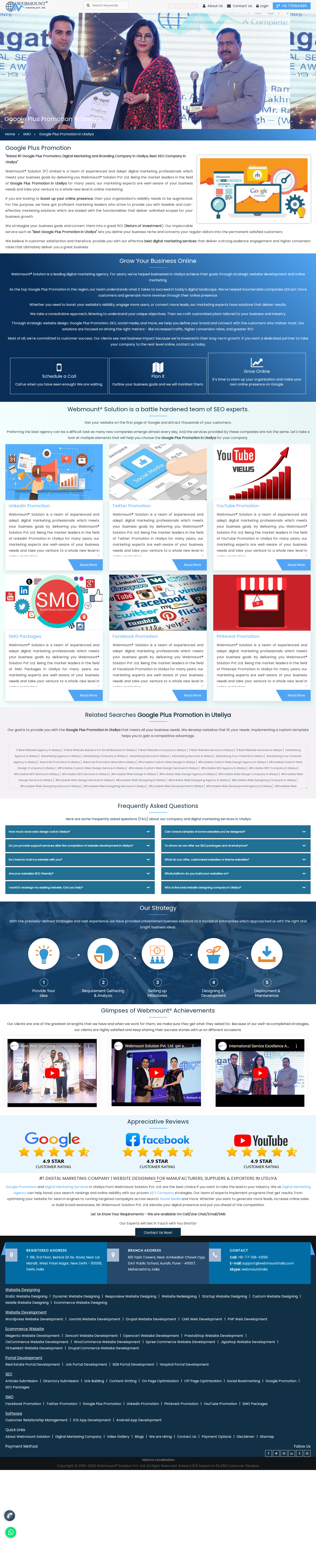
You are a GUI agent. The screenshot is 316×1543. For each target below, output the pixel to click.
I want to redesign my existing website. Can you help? (46, 887)
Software (13, 1413)
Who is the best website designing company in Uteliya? (203, 887)
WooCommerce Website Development (107, 1341)
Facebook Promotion (135, 636)
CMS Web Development (202, 1319)
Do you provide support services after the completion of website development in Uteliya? (71, 846)
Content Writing (123, 1380)
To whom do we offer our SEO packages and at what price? (206, 846)
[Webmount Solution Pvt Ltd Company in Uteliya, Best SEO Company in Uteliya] (26, 6)
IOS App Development (92, 1420)
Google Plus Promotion (102, 1403)
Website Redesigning (179, 1296)
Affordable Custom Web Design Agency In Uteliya (232, 762)
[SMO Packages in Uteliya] (54, 602)
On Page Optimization (160, 1380)
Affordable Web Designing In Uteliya (141, 780)
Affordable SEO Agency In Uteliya (223, 768)
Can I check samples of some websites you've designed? (205, 832)
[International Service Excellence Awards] (260, 1072)
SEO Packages (17, 1387)
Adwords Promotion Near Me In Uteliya (109, 762)
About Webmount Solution (27, 1436)
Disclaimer (246, 1436)
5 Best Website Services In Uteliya (259, 750)
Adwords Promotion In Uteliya (60, 762)
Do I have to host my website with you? (35, 860)
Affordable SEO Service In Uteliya (36, 774)
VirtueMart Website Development (34, 1348)
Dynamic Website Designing (76, 1296)
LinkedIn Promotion (29, 506)
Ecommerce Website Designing (80, 1302)
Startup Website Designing (224, 1296)
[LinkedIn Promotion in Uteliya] (54, 471)
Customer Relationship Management (36, 1420)
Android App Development (139, 1420)
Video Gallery (118, 1436)
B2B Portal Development (133, 1364)
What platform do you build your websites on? (197, 873)
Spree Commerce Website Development (180, 1341)
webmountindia (254, 1269)
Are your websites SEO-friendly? (31, 873)
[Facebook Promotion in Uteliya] (158, 602)
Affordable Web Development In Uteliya (176, 786)
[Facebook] (268, 1453)
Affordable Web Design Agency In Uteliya (187, 774)
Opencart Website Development (151, 1335)
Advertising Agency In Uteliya (61, 756)
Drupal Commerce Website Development (103, 1348)
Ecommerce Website (24, 1328)
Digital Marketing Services (66, 1186)
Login (264, 5)
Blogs (139, 1436)
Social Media (170, 1198)
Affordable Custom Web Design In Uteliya (166, 762)
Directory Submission (61, 1380)
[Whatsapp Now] (9, 1516)
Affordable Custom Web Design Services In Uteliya (163, 768)
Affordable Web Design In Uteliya (133, 774)
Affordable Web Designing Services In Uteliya (115, 786)
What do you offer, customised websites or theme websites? (207, 860)
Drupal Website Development (151, 1319)
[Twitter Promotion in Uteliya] (158, 471)
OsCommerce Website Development (37, 1341)
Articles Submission (21, 1380)
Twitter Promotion (131, 506)
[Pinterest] (284, 1453)
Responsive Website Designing (130, 1296)
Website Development (26, 1312)
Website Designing (22, 1289)
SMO (27, 134)
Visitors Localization (158, 1459)
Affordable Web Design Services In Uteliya (84, 780)
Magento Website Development (32, 1335)
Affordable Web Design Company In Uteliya (248, 774)
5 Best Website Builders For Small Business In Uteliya (99, 750)
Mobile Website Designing (27, 1302)
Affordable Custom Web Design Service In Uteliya (92, 768)
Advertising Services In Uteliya (192, 756)
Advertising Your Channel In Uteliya (240, 756)
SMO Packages (25, 636)
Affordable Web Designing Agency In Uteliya (199, 780)
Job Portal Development (86, 1364)
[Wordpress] (307, 1453)
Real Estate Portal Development (32, 1364)
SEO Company (162, 1192)
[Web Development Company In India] (155, 1072)
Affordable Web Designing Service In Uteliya (50, 786)
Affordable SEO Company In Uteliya (273, 768)
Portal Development (23, 1357)
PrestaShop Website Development (213, 1335)
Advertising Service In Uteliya (149, 756)
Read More (88, 564)
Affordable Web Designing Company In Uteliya (264, 780)
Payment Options (216, 1436)
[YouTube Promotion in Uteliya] (262, 471)
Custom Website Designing (275, 1296)
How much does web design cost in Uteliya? (39, 832)
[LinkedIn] (291, 1453)
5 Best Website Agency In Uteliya (38, 750)
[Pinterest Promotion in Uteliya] (262, 602)
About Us (215, 5)
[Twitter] (276, 1453)
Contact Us (242, 5)
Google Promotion (21, 1186)
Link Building (94, 1380)
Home (10, 134)
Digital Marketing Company (78, 1436)
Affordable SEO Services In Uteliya (85, 774)
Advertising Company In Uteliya (104, 756)
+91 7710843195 (294, 5)
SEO (8, 1374)
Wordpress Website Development (34, 1319)
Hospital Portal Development (184, 1364)
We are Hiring (160, 1436)
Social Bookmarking (243, 1380)
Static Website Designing (26, 1296)
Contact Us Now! (158, 1232)
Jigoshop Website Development (248, 1341)
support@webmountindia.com (268, 1263)
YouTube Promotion (237, 506)
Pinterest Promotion (237, 636)
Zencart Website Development (91, 1335)
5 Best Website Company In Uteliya (162, 750)
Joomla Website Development (94, 1319)
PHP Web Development (247, 1319)
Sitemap (267, 1436)
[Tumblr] (299, 1453)
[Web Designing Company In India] (52, 1072)
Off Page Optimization (203, 1380)
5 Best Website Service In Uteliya (211, 750)
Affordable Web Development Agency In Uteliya (239, 786)
